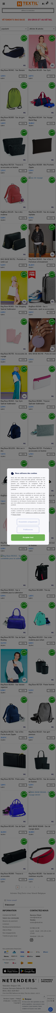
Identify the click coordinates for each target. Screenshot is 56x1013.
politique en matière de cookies (35, 512)
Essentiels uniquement (28, 522)
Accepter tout (28, 537)
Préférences (28, 530)
